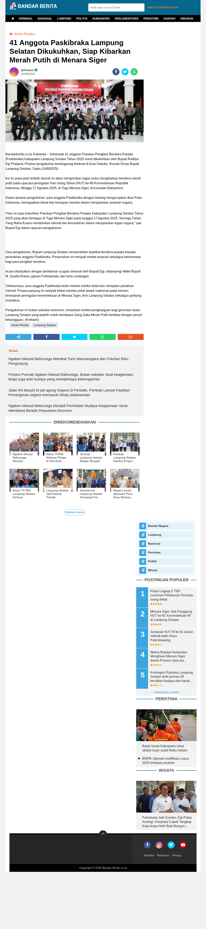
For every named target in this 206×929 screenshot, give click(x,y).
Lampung (64, 18)
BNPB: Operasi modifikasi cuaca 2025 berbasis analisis (165, 760)
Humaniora (101, 18)
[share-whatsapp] (134, 71)
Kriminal (26, 18)
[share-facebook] (115, 71)
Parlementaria (127, 18)
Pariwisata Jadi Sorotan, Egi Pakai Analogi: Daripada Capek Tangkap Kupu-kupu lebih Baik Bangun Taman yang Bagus (167, 822)
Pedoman (163, 855)
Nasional (45, 18)
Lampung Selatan (45, 325)
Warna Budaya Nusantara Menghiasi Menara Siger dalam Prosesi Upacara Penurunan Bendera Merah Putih (169, 656)
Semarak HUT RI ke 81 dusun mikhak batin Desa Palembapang (171, 636)
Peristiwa (151, 18)
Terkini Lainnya (74, 512)
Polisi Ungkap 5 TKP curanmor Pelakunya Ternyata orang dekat (171, 595)
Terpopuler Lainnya (166, 692)
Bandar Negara (158, 525)
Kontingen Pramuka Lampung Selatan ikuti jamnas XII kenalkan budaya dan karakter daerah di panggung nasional (171, 677)
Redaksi (149, 855)
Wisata (152, 570)
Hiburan (186, 18)
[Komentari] (131, 337)
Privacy (176, 855)
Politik (82, 18)
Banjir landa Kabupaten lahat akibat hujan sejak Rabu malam (164, 748)
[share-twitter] (125, 71)
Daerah (169, 18)
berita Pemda (24, 34)
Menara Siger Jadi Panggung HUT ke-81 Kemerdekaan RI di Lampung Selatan (171, 616)
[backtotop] (103, 834)
